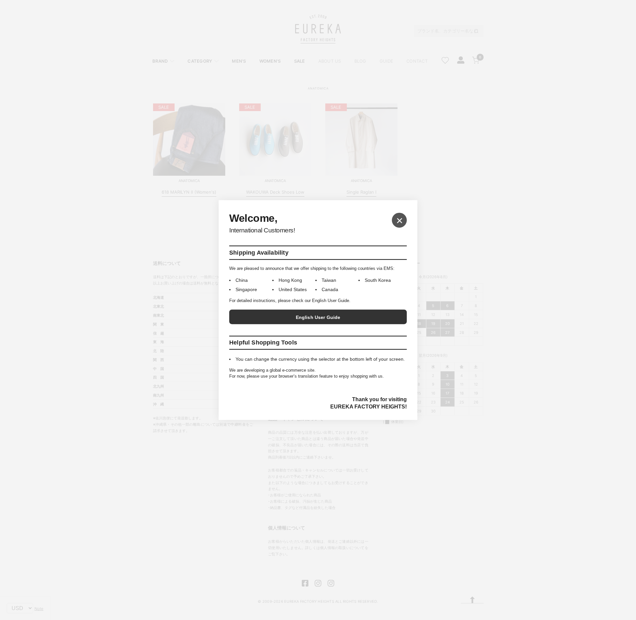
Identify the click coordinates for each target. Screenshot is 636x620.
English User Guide (318, 317)
